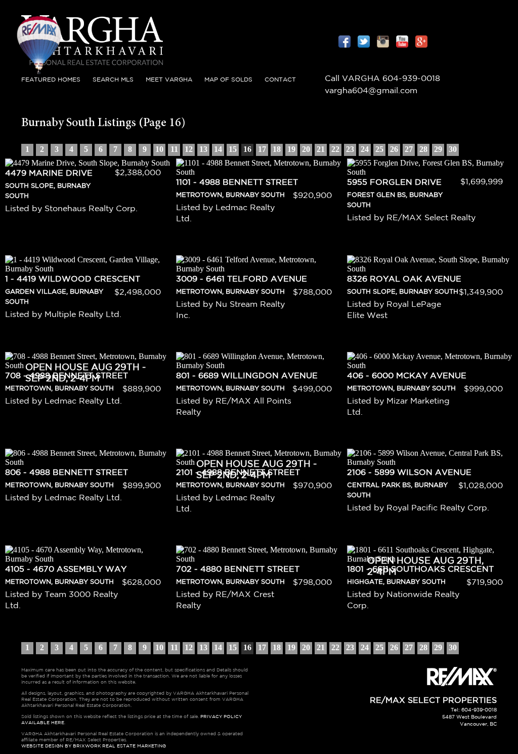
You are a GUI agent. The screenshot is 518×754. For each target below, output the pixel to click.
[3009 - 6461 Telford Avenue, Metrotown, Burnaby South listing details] (259, 264)
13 (203, 149)
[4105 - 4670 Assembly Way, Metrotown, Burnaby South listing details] (88, 554)
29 (438, 149)
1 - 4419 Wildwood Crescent (72, 279)
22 (335, 149)
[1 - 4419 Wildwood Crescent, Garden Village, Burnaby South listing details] (88, 264)
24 (365, 149)
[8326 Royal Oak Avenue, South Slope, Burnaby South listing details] (430, 264)
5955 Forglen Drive (394, 182)
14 (218, 149)
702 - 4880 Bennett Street (237, 569)
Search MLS (113, 80)
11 (174, 149)
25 (379, 149)
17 (262, 149)
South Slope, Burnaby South (402, 292)
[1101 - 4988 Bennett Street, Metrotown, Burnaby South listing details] (259, 167)
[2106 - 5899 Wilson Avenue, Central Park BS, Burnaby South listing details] (430, 458)
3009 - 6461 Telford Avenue (241, 279)
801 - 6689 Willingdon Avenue (247, 376)
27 (409, 149)
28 (423, 149)
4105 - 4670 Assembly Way (65, 569)
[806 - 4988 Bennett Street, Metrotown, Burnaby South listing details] (88, 458)
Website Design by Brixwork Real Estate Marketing (93, 746)
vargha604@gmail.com (371, 91)
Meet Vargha (169, 80)
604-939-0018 (411, 79)
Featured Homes (50, 80)
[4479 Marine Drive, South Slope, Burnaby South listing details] (88, 163)
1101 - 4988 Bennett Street (237, 182)
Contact (280, 80)
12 (189, 149)
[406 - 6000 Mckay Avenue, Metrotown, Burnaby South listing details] (430, 361)
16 (247, 149)
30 (453, 149)
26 (394, 149)
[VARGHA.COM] (92, 68)
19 (291, 149)
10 (159, 149)
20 (306, 149)
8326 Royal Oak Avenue (404, 279)
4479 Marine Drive (49, 173)
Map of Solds (228, 80)
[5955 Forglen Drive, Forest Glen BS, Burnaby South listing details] (430, 167)
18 (277, 149)
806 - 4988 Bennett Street (66, 473)
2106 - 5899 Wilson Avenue (409, 473)
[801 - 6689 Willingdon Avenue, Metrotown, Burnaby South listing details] (259, 361)
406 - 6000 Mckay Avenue (406, 376)
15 (233, 149)
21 (321, 149)
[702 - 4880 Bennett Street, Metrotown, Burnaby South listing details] (259, 554)
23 (350, 149)
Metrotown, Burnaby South (230, 195)
